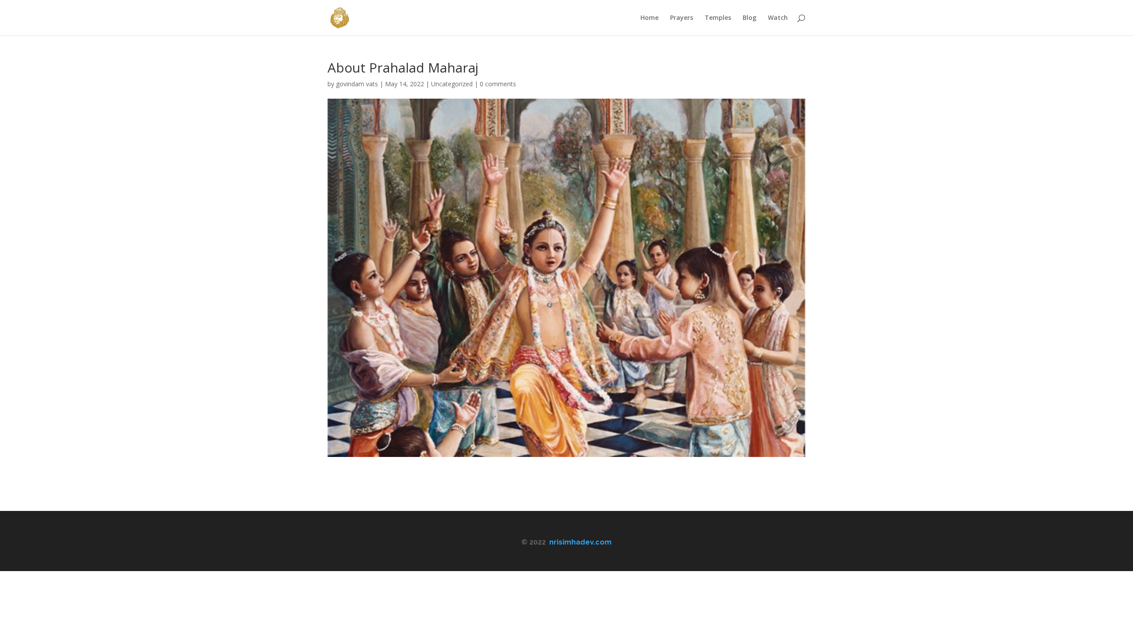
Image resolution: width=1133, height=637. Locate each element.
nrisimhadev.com (580, 542)
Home (649, 18)
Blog (749, 18)
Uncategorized (452, 84)
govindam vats (357, 84)
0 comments (498, 84)
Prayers (681, 18)
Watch (778, 18)
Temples (718, 18)
